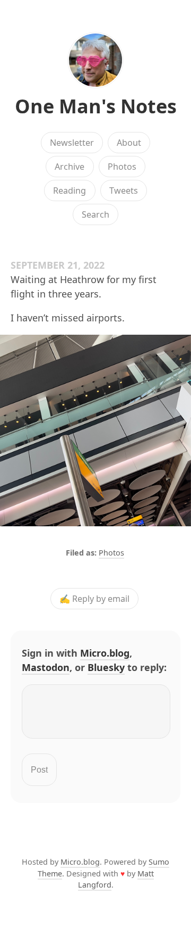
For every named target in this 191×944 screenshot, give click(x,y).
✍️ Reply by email (94, 599)
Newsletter (72, 142)
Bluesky (106, 667)
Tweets (123, 190)
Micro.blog (104, 653)
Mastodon (46, 667)
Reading (69, 190)
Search (95, 214)
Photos (122, 166)
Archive (69, 166)
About (129, 142)
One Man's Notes (96, 106)
